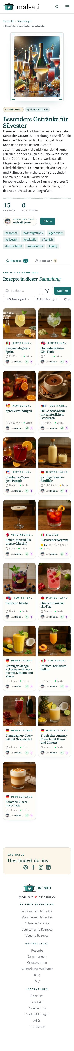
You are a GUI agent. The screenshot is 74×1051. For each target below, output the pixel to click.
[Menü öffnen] (67, 6)
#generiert (55, 233)
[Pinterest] (25, 867)
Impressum (37, 1026)
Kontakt (37, 1002)
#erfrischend (13, 246)
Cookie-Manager (37, 1014)
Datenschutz (37, 1008)
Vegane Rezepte (37, 935)
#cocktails (29, 239)
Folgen (47, 221)
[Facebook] (33, 867)
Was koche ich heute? (37, 911)
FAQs (37, 981)
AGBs (37, 1020)
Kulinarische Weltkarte (37, 969)
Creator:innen (37, 963)
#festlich (47, 239)
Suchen (62, 291)
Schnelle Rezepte (37, 923)
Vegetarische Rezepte (37, 929)
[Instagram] (41, 867)
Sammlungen (24, 21)
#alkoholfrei (35, 246)
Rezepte (37, 950)
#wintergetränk (33, 233)
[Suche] (57, 6)
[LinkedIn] (48, 867)
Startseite (8, 21)
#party (53, 246)
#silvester (11, 239)
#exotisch (11, 233)
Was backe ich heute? (37, 917)
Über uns (37, 996)
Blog (37, 975)
